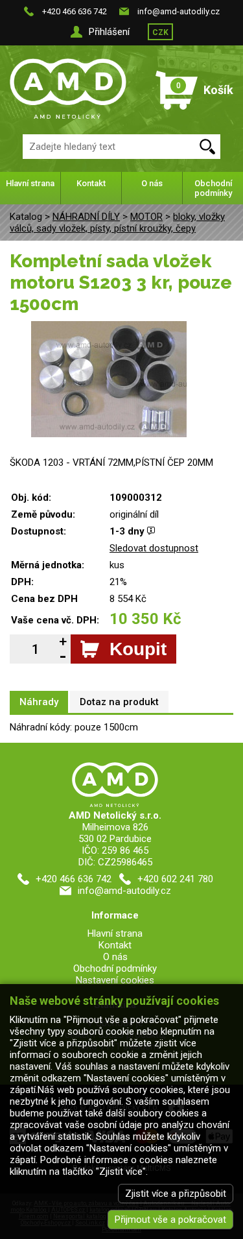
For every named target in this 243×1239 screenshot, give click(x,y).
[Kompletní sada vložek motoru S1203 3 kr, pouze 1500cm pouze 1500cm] (109, 327)
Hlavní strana (30, 183)
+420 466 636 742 (74, 11)
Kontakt (91, 183)
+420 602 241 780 (175, 879)
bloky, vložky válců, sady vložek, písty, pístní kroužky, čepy (117, 222)
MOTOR (146, 217)
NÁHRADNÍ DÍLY (86, 217)
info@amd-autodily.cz (178, 11)
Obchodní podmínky (213, 188)
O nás (152, 183)
